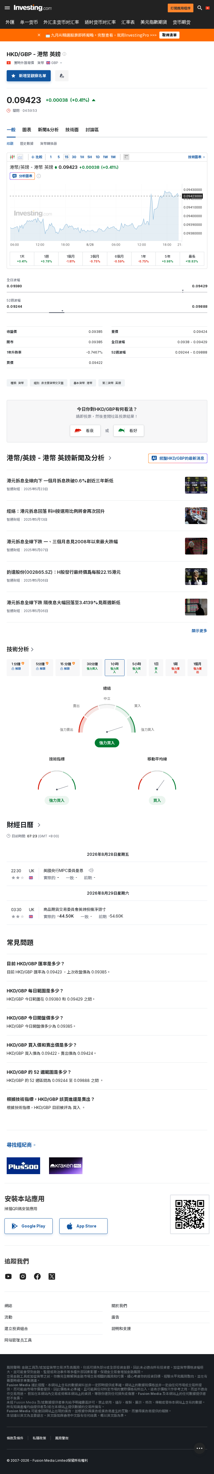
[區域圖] (20, 157)
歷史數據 (26, 143)
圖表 (26, 129)
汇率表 (128, 22)
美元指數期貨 (153, 22)
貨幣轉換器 (48, 143)
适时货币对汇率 (100, 22)
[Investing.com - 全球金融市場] (33, 7)
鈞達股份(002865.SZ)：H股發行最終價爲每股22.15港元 (64, 572)
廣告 (115, 1317)
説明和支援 (121, 1328)
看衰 (90, 430)
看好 (133, 430)
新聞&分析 (48, 129)
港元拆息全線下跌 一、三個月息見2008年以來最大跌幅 (62, 541)
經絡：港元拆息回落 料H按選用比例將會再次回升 (56, 511)
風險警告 (62, 1438)
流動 (8, 1317)
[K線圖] (12, 157)
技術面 (72, 129)
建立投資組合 (16, 1328)
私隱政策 (39, 1438)
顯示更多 (199, 630)
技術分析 (18, 649)
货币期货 (182, 22)
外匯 (10, 22)
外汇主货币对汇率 (61, 22)
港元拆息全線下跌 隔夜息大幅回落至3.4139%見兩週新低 (63, 602)
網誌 (8, 1305)
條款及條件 (15, 1438)
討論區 (92, 129)
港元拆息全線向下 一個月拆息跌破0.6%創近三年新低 (60, 481)
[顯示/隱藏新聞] (126, 157)
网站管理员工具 (18, 1340)
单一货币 (29, 22)
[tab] (18, 667)
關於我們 (119, 1305)
